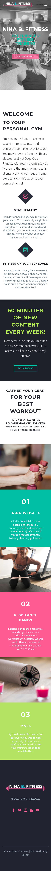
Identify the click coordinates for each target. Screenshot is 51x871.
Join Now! (25, 368)
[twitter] (19, 810)
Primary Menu (45, 5)
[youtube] (37, 810)
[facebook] (13, 810)
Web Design (37, 851)
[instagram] (25, 810)
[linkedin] (31, 810)
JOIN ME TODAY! (25, 56)
